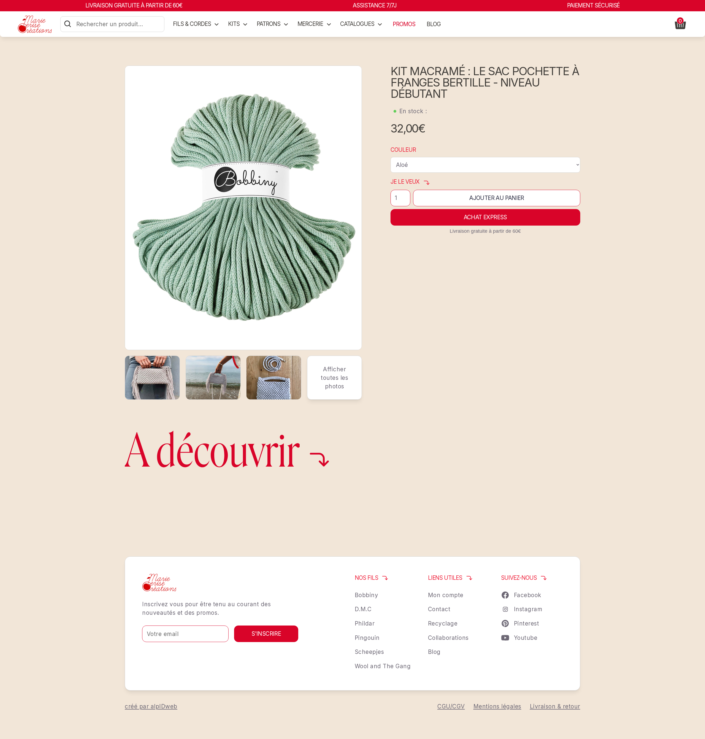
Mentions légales (497, 706)
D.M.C (363, 609)
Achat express (485, 217)
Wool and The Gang (383, 666)
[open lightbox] (243, 208)
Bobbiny (366, 595)
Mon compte (445, 595)
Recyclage (443, 623)
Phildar (365, 623)
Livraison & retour (555, 706)
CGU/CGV (451, 706)
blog (434, 24)
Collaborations (448, 637)
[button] (196, 24)
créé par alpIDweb (151, 706)
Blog (434, 651)
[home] (35, 24)
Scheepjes (369, 651)
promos (404, 24)
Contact (439, 609)
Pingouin (367, 637)
